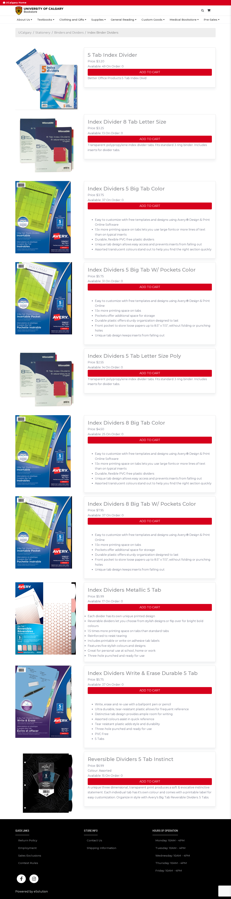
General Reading (122, 19)
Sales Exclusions (29, 855)
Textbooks (44, 19)
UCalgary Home (15, 2)
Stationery (42, 32)
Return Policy (27, 840)
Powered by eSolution (31, 891)
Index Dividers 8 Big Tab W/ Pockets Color (142, 504)
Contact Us (94, 840)
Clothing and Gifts (71, 19)
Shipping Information (101, 848)
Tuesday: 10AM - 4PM (170, 848)
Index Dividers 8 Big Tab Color (126, 423)
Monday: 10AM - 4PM (170, 840)
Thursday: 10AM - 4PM (171, 863)
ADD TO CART (150, 72)
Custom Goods (151, 19)
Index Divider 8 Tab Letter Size (127, 122)
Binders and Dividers (69, 32)
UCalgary (25, 32)
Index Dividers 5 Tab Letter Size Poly (134, 356)
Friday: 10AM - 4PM (168, 870)
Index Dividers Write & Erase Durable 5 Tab (143, 673)
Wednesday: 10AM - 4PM (172, 855)
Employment (27, 848)
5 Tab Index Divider (112, 55)
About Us (23, 19)
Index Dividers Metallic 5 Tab (124, 590)
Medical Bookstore (183, 19)
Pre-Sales (210, 19)
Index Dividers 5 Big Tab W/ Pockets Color (142, 270)
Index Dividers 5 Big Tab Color (126, 189)
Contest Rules (28, 863)
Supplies (97, 19)
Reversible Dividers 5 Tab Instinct (130, 759)
